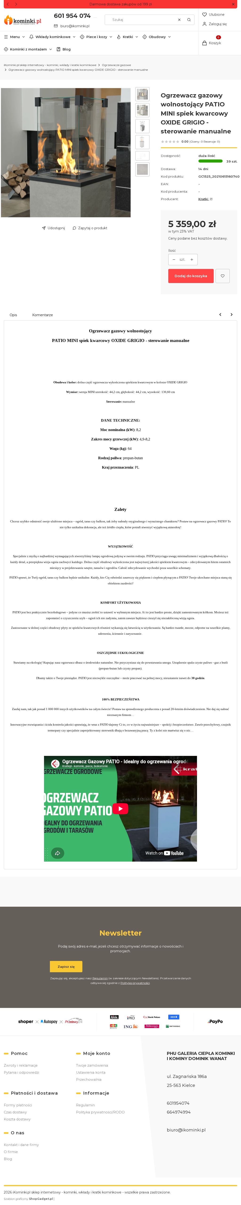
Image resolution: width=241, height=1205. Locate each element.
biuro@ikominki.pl (74, 26)
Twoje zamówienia (92, 1065)
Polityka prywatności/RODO (100, 1112)
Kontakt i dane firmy (21, 1145)
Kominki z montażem (28, 49)
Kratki (128, 37)
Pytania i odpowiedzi (21, 1072)
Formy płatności (18, 1105)
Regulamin (100, 978)
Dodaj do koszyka (191, 276)
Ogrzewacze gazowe (116, 65)
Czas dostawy (15, 1112)
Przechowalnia (88, 1079)
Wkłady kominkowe (53, 37)
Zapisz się (66, 966)
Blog (67, 49)
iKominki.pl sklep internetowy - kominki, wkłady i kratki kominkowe (50, 65)
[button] (233, 4)
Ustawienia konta (90, 1072)
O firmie (11, 1152)
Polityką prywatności (135, 983)
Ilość (172, 251)
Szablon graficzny (28, 1199)
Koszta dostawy (17, 1119)
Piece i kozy (96, 37)
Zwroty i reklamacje (21, 1065)
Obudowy (157, 37)
